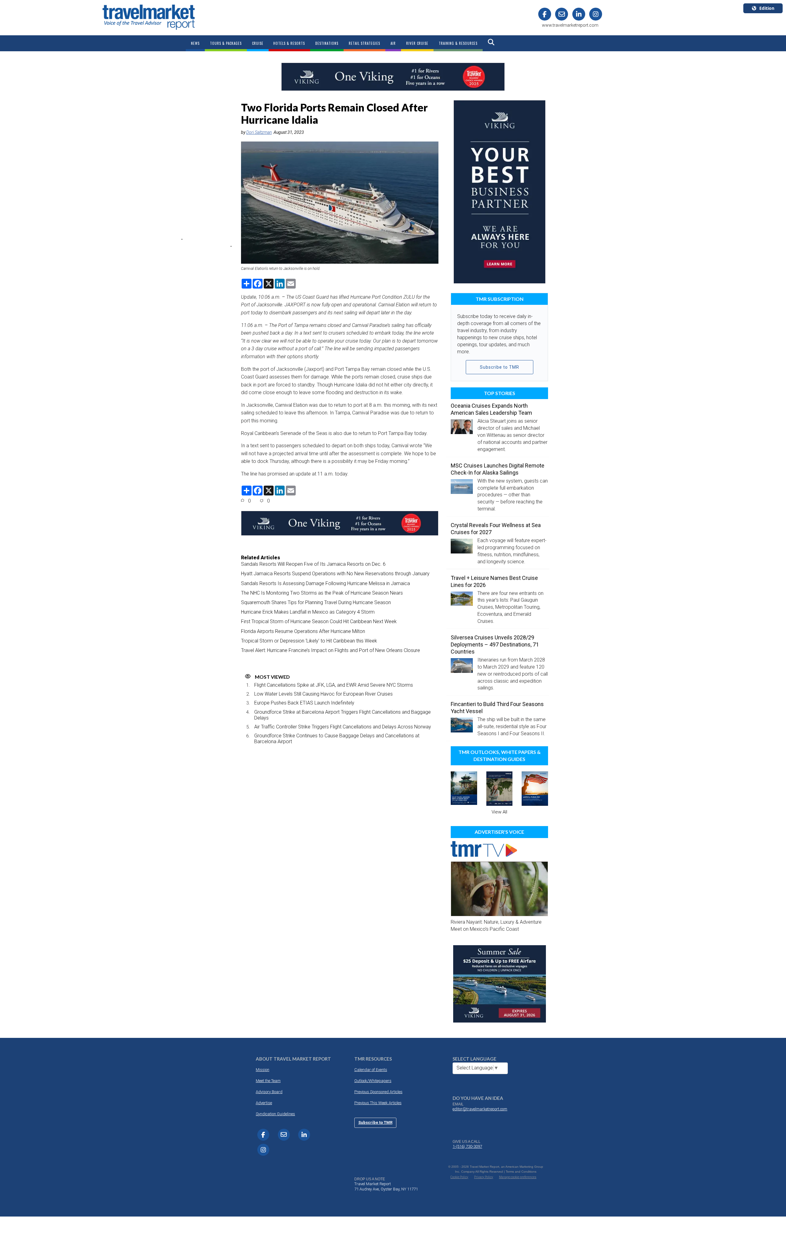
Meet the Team (268, 1080)
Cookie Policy (459, 1177)
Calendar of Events (370, 1069)
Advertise (264, 1102)
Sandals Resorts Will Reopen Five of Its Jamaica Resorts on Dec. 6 (313, 564)
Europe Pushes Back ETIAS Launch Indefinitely (304, 703)
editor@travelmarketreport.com (480, 1109)
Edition (766, 8)
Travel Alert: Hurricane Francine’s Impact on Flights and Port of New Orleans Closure (330, 650)
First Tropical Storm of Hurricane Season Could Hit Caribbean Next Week (319, 621)
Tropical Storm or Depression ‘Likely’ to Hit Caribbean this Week (309, 641)
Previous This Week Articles (378, 1102)
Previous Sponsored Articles (378, 1091)
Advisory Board (269, 1091)
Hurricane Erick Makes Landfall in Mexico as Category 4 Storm (308, 612)
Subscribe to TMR (499, 367)
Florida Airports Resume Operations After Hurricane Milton (303, 631)
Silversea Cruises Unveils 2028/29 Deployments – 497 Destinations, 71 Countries (495, 644)
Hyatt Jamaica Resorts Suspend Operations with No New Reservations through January (335, 573)
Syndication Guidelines (275, 1114)
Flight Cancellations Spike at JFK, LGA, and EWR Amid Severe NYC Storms (333, 685)
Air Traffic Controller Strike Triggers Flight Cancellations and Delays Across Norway (342, 727)
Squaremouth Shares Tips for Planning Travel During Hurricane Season (316, 602)
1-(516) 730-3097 (467, 1146)
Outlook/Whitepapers (372, 1080)
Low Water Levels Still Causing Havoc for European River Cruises (323, 694)
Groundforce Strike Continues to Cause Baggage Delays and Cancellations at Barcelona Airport (336, 738)
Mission (262, 1069)
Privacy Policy (483, 1177)
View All (499, 812)
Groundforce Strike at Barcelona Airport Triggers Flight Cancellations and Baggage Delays (342, 715)
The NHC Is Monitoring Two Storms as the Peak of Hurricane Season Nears (322, 593)
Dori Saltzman (259, 132)
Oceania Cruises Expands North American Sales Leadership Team (491, 409)
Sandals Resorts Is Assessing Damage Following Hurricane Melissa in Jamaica (325, 583)
